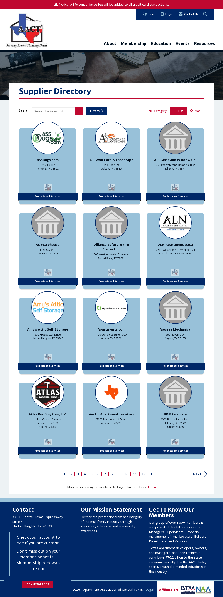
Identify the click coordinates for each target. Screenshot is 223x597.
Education (161, 43)
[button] (79, 111)
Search (24, 110)
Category (159, 111)
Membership (133, 43)
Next (197, 474)
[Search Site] (205, 14)
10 (126, 474)
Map (197, 111)
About (110, 43)
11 (135, 474)
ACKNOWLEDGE (38, 584)
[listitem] (47, 161)
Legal (149, 589)
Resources (204, 43)
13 (152, 474)
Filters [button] (95, 111)
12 (144, 474)
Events (182, 43)
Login (152, 487)
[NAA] (203, 590)
